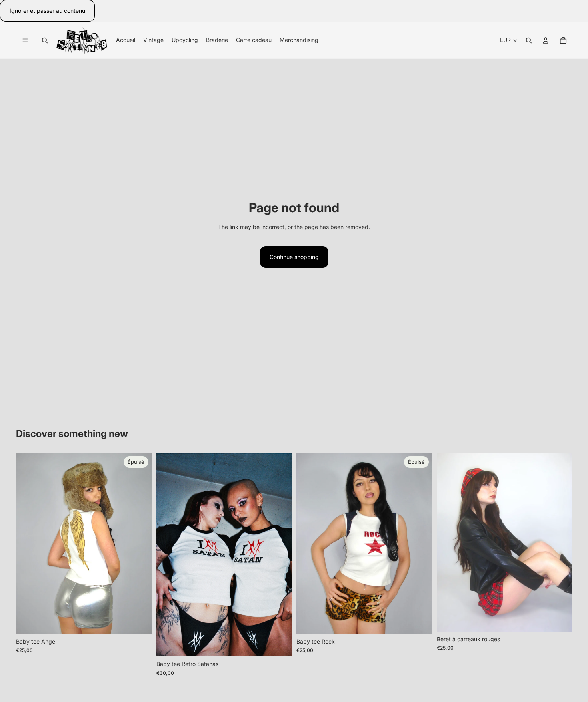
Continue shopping (294, 256)
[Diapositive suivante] (140, 543)
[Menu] (25, 40)
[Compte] (545, 40)
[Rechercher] (45, 40)
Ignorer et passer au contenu (47, 10)
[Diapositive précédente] (28, 543)
